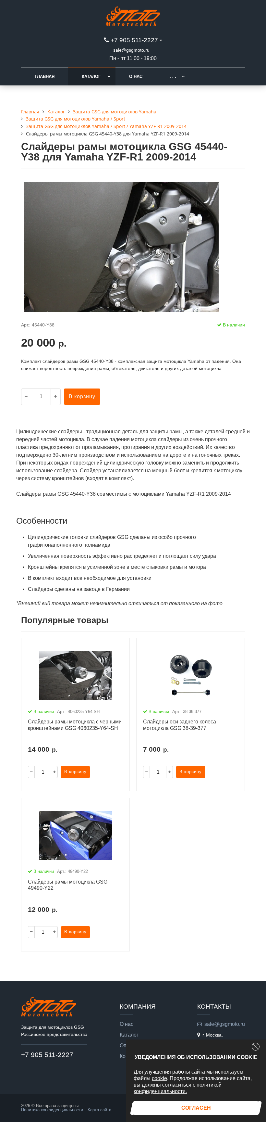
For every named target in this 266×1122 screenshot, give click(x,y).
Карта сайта (99, 1109)
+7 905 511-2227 (134, 40)
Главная (44, 76)
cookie (159, 1078)
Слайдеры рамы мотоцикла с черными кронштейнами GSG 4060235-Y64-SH (75, 725)
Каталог (91, 76)
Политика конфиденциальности (52, 1109)
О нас (135, 76)
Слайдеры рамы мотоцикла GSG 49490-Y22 (67, 885)
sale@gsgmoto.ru (131, 50)
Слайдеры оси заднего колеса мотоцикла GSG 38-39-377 (179, 725)
